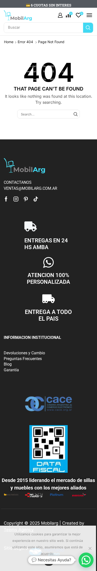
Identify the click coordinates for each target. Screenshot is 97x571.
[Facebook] (6, 198)
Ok (49, 562)
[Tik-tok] (35, 198)
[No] (89, 548)
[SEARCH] (75, 114)
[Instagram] (15, 198)
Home (8, 42)
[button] (60, 15)
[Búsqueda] (88, 28)
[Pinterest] (25, 198)
